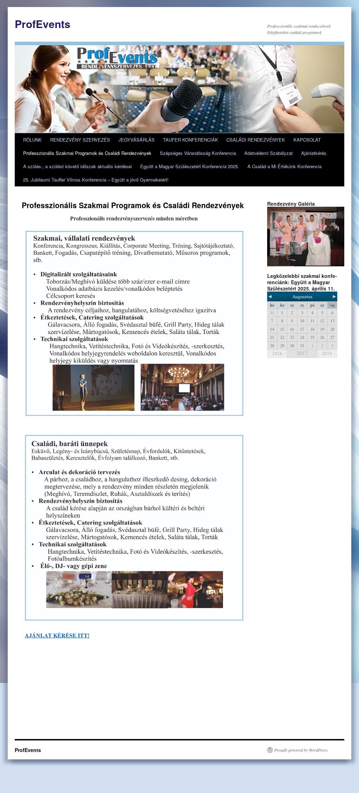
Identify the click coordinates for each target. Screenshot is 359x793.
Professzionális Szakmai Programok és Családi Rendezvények (87, 153)
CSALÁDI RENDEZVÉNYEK (255, 139)
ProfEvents (42, 23)
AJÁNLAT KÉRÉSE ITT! (57, 635)
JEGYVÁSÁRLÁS (136, 139)
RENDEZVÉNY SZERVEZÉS (80, 139)
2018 (327, 353)
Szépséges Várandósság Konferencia (198, 153)
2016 (277, 353)
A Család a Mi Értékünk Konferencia (284, 166)
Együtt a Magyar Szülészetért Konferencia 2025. (189, 166)
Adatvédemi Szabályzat (268, 153)
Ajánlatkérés (313, 153)
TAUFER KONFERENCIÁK (190, 139)
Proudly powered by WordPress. (301, 750)
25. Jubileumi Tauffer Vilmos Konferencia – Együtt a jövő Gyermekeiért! (96, 179)
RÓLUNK (32, 139)
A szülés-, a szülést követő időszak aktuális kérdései (77, 166)
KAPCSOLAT (307, 139)
